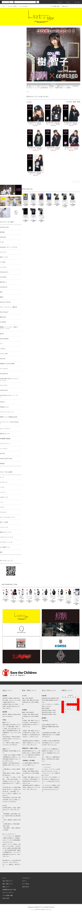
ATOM (7, 898)
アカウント (60, 2)
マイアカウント (26, 878)
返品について (6, 886)
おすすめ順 (69, 101)
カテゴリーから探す (12, 6)
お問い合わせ (65, 6)
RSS (4, 898)
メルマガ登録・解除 (54, 6)
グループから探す (23, 6)
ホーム (3, 6)
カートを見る (25, 883)
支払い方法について (8, 881)
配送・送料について (8, 883)
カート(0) (77, 2)
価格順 (74, 101)
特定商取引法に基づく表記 (9, 889)
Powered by (33, 909)
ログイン (68, 2)
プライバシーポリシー (8, 892)
